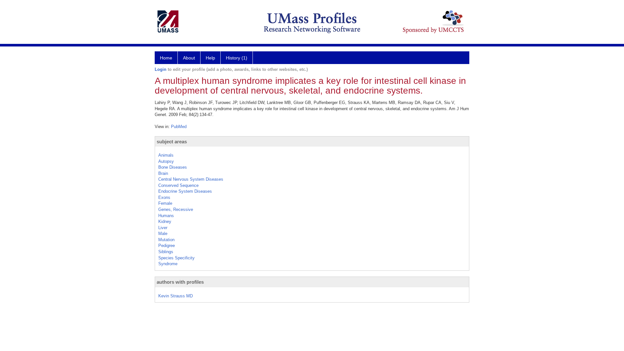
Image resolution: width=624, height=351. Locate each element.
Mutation (166, 239)
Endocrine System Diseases (185, 191)
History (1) (236, 57)
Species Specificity (176, 257)
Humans (166, 215)
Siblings (165, 251)
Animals (166, 155)
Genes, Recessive (175, 209)
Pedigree (166, 245)
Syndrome (167, 263)
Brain (163, 173)
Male (162, 233)
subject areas (172, 141)
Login (160, 69)
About (189, 57)
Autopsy (166, 161)
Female (165, 203)
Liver (162, 227)
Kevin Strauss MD (175, 295)
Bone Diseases (172, 167)
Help (210, 57)
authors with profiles (180, 282)
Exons (164, 197)
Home (166, 57)
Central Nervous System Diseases (190, 179)
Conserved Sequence (178, 185)
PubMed (179, 126)
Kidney (164, 221)
